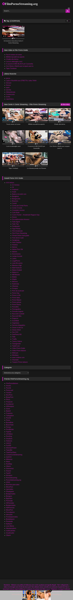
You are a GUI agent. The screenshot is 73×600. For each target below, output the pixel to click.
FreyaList (9, 402)
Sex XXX (15, 332)
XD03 (8, 482)
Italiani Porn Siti (17, 249)
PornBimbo (10, 429)
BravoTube (9, 425)
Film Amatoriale (17, 231)
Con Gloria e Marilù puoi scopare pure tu (19, 66)
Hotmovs (9, 441)
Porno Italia (16, 297)
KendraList (9, 404)
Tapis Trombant (11, 68)
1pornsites (9, 489)
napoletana (10, 99)
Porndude (9, 521)
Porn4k (8, 388)
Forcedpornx (10, 512)
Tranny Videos (17, 341)
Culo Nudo (15, 212)
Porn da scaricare (18, 291)
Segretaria (15, 323)
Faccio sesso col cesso (14, 54)
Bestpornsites (10, 494)
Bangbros (15, 196)
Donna (8, 85)
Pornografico (16, 309)
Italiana (14, 247)
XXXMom (9, 434)
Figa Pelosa (16, 228)
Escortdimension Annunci (20, 219)
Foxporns (9, 413)
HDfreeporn (10, 406)
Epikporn (9, 524)
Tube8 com (16, 346)
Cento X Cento (17, 208)
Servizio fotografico (18, 325)
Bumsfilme (9, 422)
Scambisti (15, 320)
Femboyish (16, 226)
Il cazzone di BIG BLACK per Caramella (19, 64)
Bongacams (16, 199)
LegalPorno (16, 261)
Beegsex (9, 496)
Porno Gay (15, 293)
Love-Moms (10, 526)
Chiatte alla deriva (12, 59)
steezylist (9, 514)
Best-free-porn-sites (12, 484)
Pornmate (9, 501)
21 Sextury (15, 185)
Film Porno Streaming (19, 233)
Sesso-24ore (16, 330)
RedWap (9, 464)
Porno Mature (16, 300)
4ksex (8, 461)
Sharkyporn (10, 491)
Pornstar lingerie (17, 311)
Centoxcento (10, 94)
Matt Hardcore (17, 268)
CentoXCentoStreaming (14, 455)
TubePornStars (11, 452)
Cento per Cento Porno (20, 205)
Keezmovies (16, 254)
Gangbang (15, 240)
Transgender (16, 343)
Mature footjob (17, 270)
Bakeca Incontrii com (19, 194)
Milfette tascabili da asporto (15, 57)
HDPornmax (10, 507)
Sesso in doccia (17, 327)
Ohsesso (15, 286)
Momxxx (15, 281)
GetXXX (9, 457)
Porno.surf (9, 390)
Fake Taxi (15, 224)
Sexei (8, 408)
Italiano (14, 251)
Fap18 (8, 473)
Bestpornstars (10, 505)
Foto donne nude (18, 238)
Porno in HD (16, 295)
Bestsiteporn (10, 519)
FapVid (8, 432)
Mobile (14, 277)
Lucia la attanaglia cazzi (14, 61)
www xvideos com (18, 357)
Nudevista (15, 284)
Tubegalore (10, 415)
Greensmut (9, 468)
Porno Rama (16, 304)
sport (7, 87)
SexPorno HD (17, 334)
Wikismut (9, 459)
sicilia (8, 97)
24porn (8, 466)
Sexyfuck (9, 438)
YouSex (8, 392)
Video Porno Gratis (18, 348)
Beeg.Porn (9, 397)
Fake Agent (16, 222)
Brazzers (15, 201)
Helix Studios (16, 242)
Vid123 (8, 443)
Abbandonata (10, 92)
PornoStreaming (11, 478)
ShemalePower (11, 448)
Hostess (15, 245)
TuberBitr (9, 450)
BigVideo (9, 498)
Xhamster (15, 360)
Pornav (8, 427)
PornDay (9, 436)
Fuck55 (8, 445)
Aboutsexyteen (11, 528)
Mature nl (15, 272)
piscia (8, 78)
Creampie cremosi (18, 210)
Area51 (8, 385)
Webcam (15, 353)
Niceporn (9, 475)
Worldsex (15, 355)
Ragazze (15, 318)
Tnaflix (14, 339)
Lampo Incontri (17, 256)
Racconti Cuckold (18, 314)
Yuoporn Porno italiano (20, 362)
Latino (14, 258)
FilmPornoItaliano (12, 383)
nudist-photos (10, 530)
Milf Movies (16, 274)
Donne (14, 217)
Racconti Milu (16, 316)
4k (13, 187)
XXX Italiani (10, 182)
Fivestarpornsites (12, 517)
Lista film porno (17, 263)
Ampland (15, 189)
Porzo (8, 420)
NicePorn (9, 395)
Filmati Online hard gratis (20, 235)
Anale (14, 192)
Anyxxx (8, 471)
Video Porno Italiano (19, 350)
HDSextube (10, 503)
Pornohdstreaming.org (13, 480)
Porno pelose (16, 302)
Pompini (15, 288)
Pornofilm (15, 307)
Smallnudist (10, 533)
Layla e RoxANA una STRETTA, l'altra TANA (21, 80)
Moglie (14, 279)
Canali (14, 203)
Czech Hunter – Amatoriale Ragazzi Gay (25, 215)
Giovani (8, 83)
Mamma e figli (17, 265)
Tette (13, 337)
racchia (8, 90)
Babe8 (8, 411)
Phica (8, 399)
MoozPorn (9, 487)
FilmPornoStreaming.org (21, 4)
